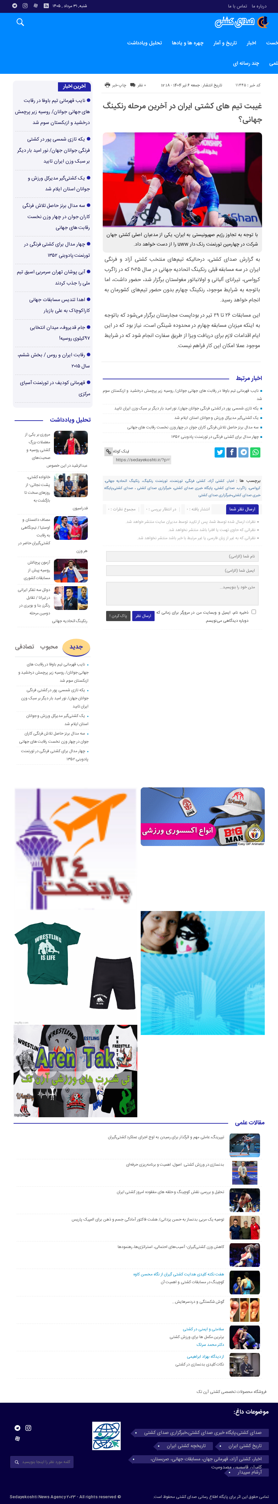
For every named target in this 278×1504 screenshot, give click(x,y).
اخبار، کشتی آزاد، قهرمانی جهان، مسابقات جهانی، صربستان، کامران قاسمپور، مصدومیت (206, 1459)
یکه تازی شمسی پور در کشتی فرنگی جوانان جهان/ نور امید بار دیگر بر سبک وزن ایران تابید (186, 408)
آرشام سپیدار (250, 1472)
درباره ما (259, 6)
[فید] (46, 5)
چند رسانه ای (246, 63)
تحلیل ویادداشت (144, 43)
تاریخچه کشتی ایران (186, 1446)
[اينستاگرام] (25, 5)
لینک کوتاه (121, 451)
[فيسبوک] (231, 452)
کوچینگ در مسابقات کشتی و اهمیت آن (192, 1282)
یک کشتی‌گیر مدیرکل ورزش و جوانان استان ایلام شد (216, 418)
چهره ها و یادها (187, 43)
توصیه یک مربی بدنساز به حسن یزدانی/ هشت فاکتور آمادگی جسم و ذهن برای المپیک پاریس (147, 1219)
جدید (76, 647)
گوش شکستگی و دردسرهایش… (198, 1301)
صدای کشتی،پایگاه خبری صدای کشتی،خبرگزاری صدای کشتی (203, 1433)
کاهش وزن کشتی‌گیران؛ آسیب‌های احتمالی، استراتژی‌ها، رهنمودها (171, 1247)
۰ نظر (142, 85)
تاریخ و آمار (225, 43)
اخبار (251, 43)
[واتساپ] (255, 452)
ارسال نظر (143, 616)
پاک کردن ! (118, 616)
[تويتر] (220, 452)
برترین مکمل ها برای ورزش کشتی (197, 1337)
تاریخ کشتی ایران (245, 1446)
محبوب (49, 647)
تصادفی (24, 647)
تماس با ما (237, 6)
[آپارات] (35, 5)
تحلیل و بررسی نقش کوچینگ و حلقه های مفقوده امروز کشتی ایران (170, 1192)
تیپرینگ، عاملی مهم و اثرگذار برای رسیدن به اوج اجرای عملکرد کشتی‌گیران (166, 1137)
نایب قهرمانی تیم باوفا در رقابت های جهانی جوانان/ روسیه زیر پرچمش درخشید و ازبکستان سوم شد (52, 112)
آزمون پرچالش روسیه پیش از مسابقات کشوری (37, 570)
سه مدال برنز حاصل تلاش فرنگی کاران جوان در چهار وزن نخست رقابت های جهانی (192, 427)
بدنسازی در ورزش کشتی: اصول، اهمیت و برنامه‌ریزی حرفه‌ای (175, 1164)
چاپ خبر (119, 85)
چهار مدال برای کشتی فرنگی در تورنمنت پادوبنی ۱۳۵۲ (214, 436)
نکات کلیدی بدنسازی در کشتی (199, 1364)
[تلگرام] (14, 5)
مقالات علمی (250, 1123)
